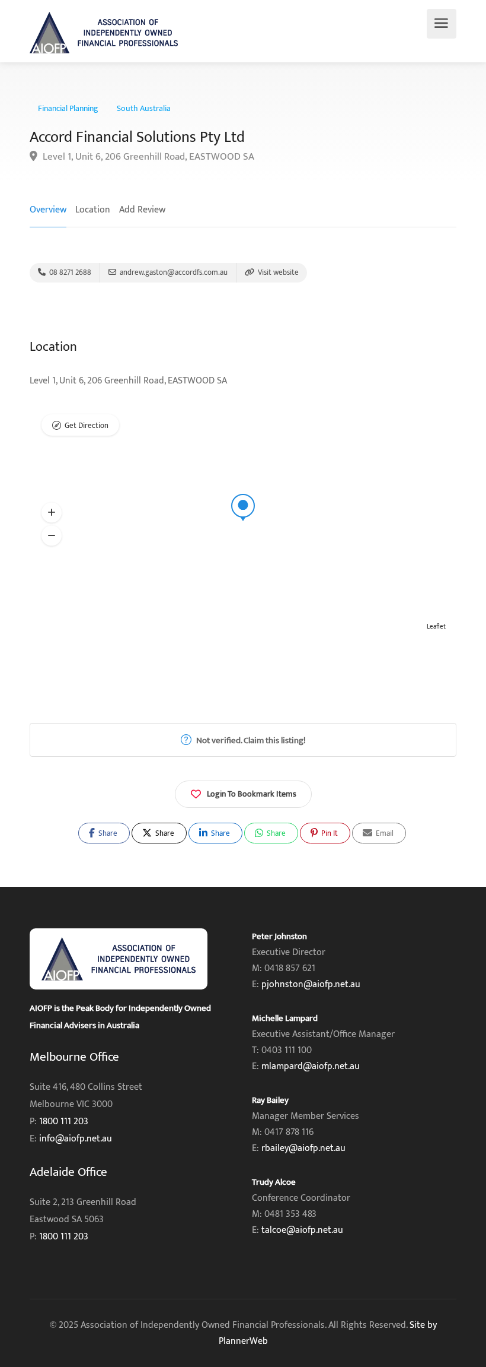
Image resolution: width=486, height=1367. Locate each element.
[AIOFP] (104, 32)
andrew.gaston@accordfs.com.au (173, 272)
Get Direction (86, 425)
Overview (48, 210)
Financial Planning (68, 109)
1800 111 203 (63, 1122)
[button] (51, 513)
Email (384, 833)
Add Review (142, 210)
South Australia (144, 109)
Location (92, 210)
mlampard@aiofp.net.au (310, 1066)
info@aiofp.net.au (75, 1139)
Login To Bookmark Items (251, 794)
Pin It (328, 833)
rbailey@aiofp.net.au (303, 1148)
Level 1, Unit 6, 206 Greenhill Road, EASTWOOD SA (147, 157)
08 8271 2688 (69, 272)
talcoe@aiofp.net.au (302, 1230)
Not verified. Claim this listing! (250, 740)
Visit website (277, 272)
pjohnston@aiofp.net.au (310, 984)
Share (107, 833)
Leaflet (436, 626)
